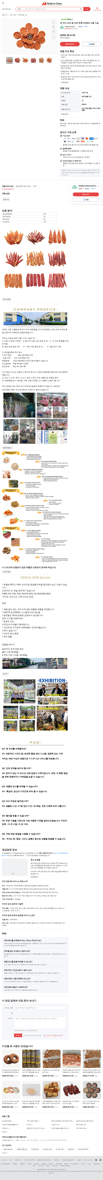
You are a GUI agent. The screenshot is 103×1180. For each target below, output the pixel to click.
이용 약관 (93, 1171)
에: (12, 1013)
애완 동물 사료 (22, 15)
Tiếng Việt (55, 1165)
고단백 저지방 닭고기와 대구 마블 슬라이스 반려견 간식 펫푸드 (72, 1072)
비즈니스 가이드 (88, 1160)
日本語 (29, 1164)
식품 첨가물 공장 (22, 1149)
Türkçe (47, 1165)
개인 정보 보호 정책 (29, 1160)
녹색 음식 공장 (47, 1149)
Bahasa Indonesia (65, 1165)
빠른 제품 (56, 1160)
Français (36, 1164)
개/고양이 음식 (6, 1121)
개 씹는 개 (5, 1128)
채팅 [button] (92, 44)
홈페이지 (5, 15)
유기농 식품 (59, 1149)
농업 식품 (13, 15)
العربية (89, 1164)
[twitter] (100, 1160)
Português (59, 1164)
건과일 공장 (35, 1149)
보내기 (18, 1035)
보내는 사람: (9, 1008)
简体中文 (15, 1164)
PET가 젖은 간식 (81, 1124)
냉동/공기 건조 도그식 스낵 (35, 1128)
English (8, 1164)
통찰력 (79, 1160)
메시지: (11, 1018)
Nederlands (97, 1164)
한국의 (83, 1164)
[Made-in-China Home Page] (51, 3)
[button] (3, 3)
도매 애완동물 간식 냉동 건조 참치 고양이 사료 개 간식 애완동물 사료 (51, 1103)
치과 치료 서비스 (81, 1128)
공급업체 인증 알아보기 (68, 1160)
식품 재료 (71, 1149)
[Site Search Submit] (86, 9)
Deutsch (51, 1164)
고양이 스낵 (55, 1124)
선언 (11, 1160)
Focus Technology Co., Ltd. (54, 1169)
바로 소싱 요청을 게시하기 (53, 1035)
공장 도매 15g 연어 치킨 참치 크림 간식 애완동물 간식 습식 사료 (31, 1103)
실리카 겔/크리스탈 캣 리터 (84, 1121)
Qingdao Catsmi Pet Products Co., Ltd (70, 26)
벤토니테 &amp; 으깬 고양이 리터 (62, 1121)
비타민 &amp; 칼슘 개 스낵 (60, 1128)
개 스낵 (29, 1124)
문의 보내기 (70, 44)
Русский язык (75, 1164)
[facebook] (96, 1160)
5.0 (81, 188)
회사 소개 (4, 1160)
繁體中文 (22, 1164)
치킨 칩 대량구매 (83, 1149)
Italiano (66, 1164)
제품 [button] (19, 9)
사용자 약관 (18, 1160)
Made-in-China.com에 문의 (44, 1160)
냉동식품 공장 (8, 1149)
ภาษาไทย (40, 1165)
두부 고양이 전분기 (33, 1121)
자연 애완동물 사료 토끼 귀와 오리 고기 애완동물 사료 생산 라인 (31, 1072)
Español (44, 1164)
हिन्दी (34, 1165)
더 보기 (4, 1153)
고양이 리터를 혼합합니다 (10, 1124)
